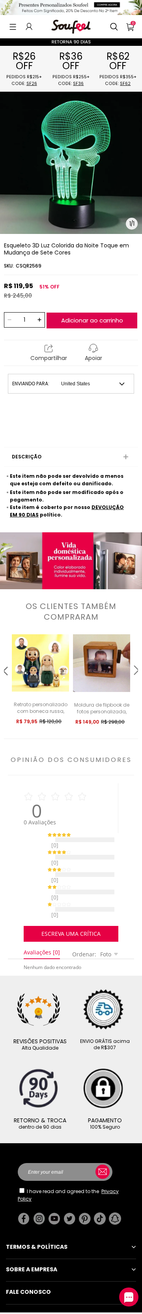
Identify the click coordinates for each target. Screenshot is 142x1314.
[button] (13, 26)
